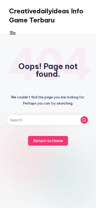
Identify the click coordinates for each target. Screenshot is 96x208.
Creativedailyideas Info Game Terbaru (46, 15)
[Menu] (12, 32)
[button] (84, 120)
